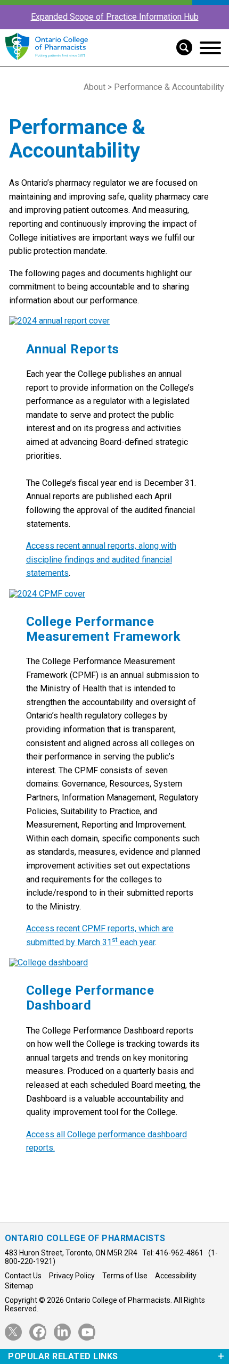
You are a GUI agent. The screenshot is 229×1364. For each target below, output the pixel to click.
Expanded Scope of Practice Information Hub (115, 17)
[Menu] (210, 48)
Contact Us (23, 1275)
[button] (180, 46)
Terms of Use (125, 1275)
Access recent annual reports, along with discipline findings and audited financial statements (101, 559)
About (94, 87)
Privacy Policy (72, 1275)
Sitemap (19, 1286)
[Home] (46, 60)
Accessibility (176, 1275)
